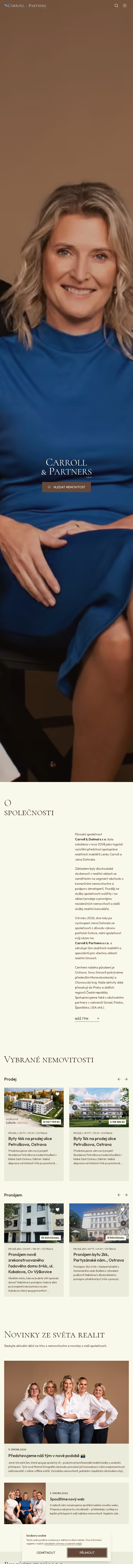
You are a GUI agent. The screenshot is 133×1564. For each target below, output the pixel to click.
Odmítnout (46, 1553)
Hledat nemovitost (69, 487)
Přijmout (87, 1553)
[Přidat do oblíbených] (57, 1093)
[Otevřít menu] (125, 5)
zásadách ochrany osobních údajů (63, 1543)
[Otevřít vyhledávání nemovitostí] (116, 5)
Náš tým (81, 1019)
